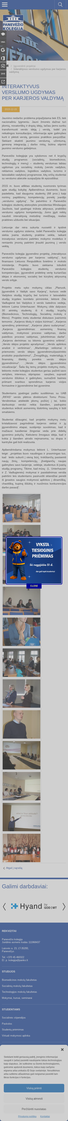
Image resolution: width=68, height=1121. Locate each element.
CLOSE (34, 586)
